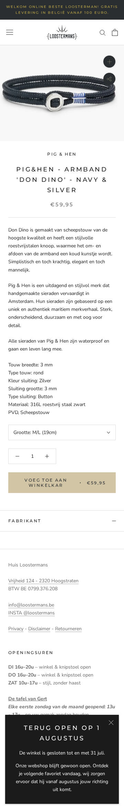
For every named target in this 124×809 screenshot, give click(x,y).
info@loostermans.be (31, 605)
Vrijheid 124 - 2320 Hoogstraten (43, 581)
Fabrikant (24, 520)
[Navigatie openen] (9, 32)
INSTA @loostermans (31, 613)
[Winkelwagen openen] (115, 32)
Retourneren (68, 628)
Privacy (15, 628)
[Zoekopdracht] (103, 32)
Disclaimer (39, 628)
